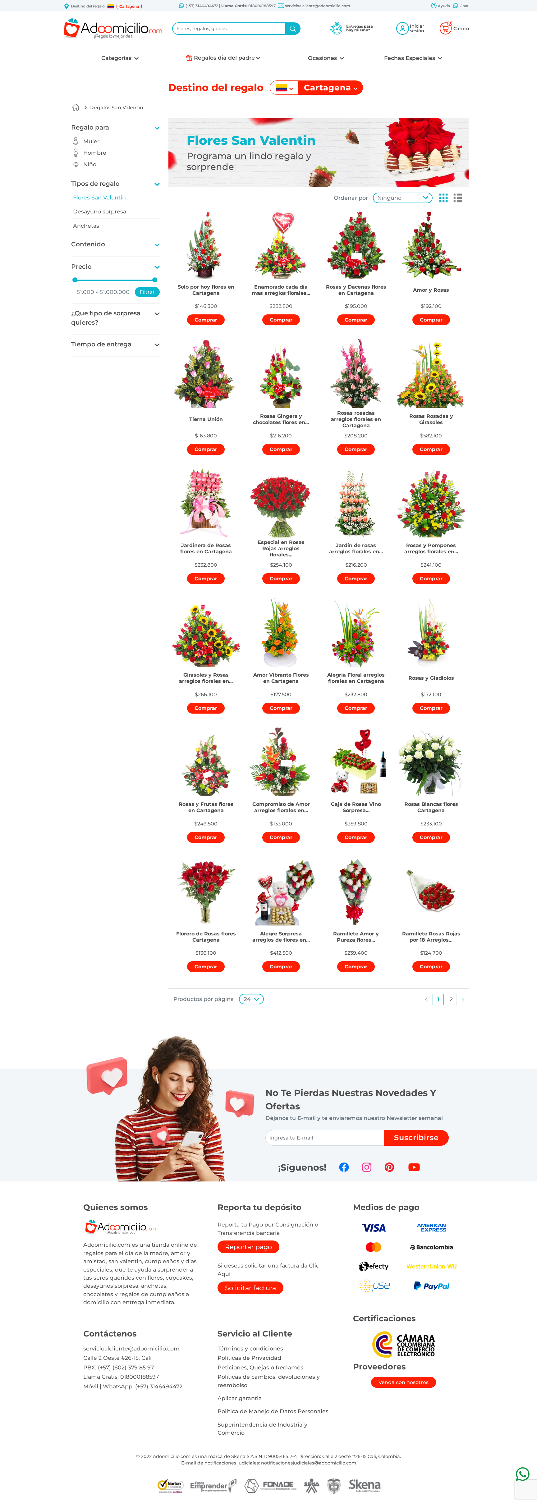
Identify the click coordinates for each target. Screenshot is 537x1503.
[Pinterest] (389, 1167)
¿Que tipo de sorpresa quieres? (105, 317)
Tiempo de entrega (101, 344)
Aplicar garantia (240, 1398)
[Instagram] (367, 1167)
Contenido (88, 244)
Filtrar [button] (147, 292)
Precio (81, 266)
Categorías (117, 58)
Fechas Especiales (410, 58)
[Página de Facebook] (344, 1167)
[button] (111, 6)
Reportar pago (248, 1247)
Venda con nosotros (404, 1382)
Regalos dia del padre (224, 57)
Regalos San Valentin (116, 108)
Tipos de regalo (95, 183)
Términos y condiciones (250, 1348)
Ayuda (443, 5)
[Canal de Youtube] (414, 1167)
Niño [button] (89, 164)
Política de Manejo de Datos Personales (273, 1411)
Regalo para (90, 127)
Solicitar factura (250, 1288)
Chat (464, 5)
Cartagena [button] (129, 6)
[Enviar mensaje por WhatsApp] (522, 1474)
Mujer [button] (91, 141)
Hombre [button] (94, 152)
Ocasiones (323, 58)
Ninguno (389, 197)
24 (247, 999)
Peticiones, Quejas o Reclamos (260, 1367)
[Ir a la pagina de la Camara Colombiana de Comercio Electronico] (403, 1344)
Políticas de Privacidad (249, 1358)
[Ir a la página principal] (76, 107)
